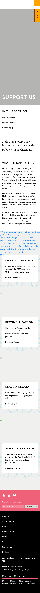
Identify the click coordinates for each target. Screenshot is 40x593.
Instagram (8, 495)
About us (6, 516)
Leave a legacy (7, 127)
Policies (5, 552)
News (4, 537)
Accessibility (8, 521)
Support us (7, 547)
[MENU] (37, 3)
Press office (7, 542)
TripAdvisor (14, 495)
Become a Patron (8, 122)
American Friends (9, 133)
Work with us (8, 532)
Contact (5, 526)
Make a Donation (12, 277)
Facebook (3, 495)
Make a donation (8, 117)
